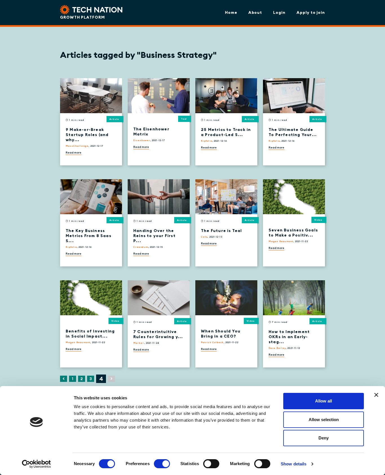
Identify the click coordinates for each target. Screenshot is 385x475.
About (255, 12)
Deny (323, 437)
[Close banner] (376, 395)
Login (279, 12)
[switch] (162, 463)
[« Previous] (63, 379)
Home (231, 12)
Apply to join (311, 12)
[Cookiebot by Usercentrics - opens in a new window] (36, 464)
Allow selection (324, 419)
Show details (293, 463)
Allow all (323, 401)
